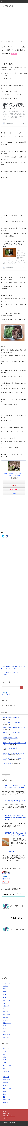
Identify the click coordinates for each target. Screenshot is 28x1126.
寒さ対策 (5, 1020)
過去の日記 (6, 1037)
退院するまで (6, 1034)
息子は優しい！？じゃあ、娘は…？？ (13, 732)
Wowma (14, 493)
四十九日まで (6, 1014)
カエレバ (16, 477)
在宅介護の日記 (7, 6)
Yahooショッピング (13, 489)
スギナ (4, 991)
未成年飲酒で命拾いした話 (10, 738)
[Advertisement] (14, 24)
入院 (4, 1003)
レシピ (4, 997)
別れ (4, 1008)
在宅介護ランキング (6, 873)
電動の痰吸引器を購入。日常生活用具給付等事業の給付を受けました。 (15, 818)
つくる (4, 988)
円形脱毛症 (6, 1006)
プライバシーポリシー (9, 1116)
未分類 (4, 1026)
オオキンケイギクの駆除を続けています (14, 727)
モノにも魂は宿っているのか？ (11, 722)
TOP (8, 41)
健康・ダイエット (8, 1000)
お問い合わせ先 (10, 851)
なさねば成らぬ (7, 763)
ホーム (4, 1111)
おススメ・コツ (7, 983)
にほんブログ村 (6, 694)
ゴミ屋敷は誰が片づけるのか (11, 717)
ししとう (5, 986)
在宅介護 (14, 53)
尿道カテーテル (7, 1023)
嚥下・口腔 (6, 1011)
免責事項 (5, 1118)
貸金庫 (4, 1028)
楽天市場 (14, 485)
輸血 (4, 1031)
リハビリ (5, 994)
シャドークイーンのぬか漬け (11, 748)
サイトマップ (6, 1113)
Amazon (14, 482)
